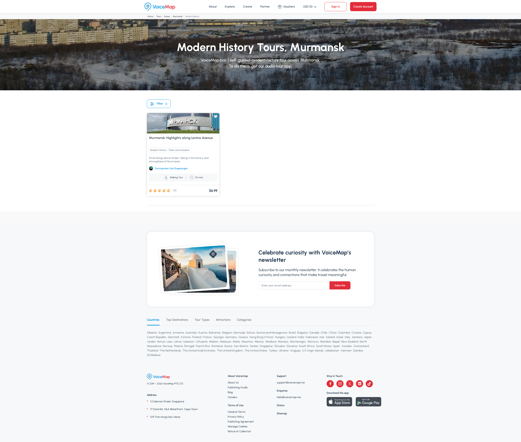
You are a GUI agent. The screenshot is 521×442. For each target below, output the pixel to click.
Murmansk (177, 16)
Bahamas (215, 332)
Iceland (291, 337)
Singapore (266, 346)
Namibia (325, 341)
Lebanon (188, 341)
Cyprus (367, 332)
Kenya (161, 341)
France (207, 337)
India (301, 337)
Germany (231, 337)
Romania (217, 346)
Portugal (189, 346)
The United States (255, 350)
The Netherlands (170, 350)
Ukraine (284, 350)
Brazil (292, 332)
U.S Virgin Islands (312, 350)
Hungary (280, 337)
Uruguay (295, 350)
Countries (153, 320)
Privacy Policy (236, 416)
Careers (232, 397)
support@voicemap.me (291, 382)
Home (150, 16)
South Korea (323, 346)
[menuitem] (213, 7)
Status (281, 405)
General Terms (236, 411)
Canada (314, 332)
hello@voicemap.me (289, 397)
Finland (196, 337)
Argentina (164, 332)
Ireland (330, 337)
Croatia (356, 332)
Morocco (313, 341)
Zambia (358, 350)
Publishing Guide (237, 387)
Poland (178, 346)
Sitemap (282, 413)
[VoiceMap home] (159, 7)
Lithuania (201, 341)
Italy (347, 337)
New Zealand (349, 341)
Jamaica (357, 337)
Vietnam (346, 350)
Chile (324, 332)
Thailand (152, 350)
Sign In (335, 6)
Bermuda (239, 332)
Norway (168, 346)
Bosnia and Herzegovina (272, 332)
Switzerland (361, 346)
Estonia (185, 337)
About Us (233, 382)
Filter (160, 103)
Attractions (223, 320)
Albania (152, 332)
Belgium (227, 332)
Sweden (347, 346)
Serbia (254, 346)
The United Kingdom (230, 350)
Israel (339, 337)
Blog (230, 392)
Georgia (218, 337)
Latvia (178, 341)
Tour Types (202, 320)
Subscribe (340, 285)
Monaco (283, 341)
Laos (169, 341)
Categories (244, 320)
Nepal (336, 341)
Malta (236, 341)
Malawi (213, 341)
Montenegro (298, 341)
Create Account (363, 6)
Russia (167, 16)
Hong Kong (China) (261, 337)
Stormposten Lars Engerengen (171, 168)
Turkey (273, 350)
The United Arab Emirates (199, 350)
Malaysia (225, 341)
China (332, 332)
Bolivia (251, 332)
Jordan (151, 341)
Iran (322, 337)
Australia (191, 332)
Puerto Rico (203, 346)
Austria (202, 332)
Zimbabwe (154, 355)
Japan (368, 337)
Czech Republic (156, 337)
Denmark (174, 337)
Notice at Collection (239, 431)
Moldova (270, 341)
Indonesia (312, 337)
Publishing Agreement (241, 421)
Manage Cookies (237, 426)
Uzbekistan (332, 350)
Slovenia (292, 346)
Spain (336, 346)
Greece (243, 337)
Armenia (178, 332)
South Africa (306, 346)
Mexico (259, 341)
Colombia (344, 332)
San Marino (241, 346)
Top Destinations (177, 320)
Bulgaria (302, 332)
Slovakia (279, 346)
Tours (158, 16)
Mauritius (247, 341)
